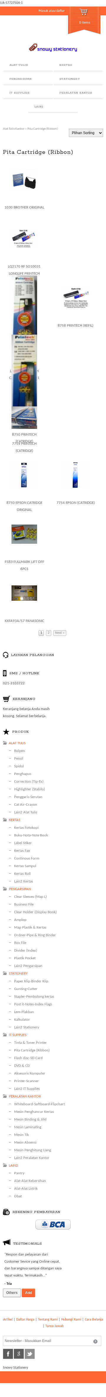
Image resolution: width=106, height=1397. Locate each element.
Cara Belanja (94, 1319)
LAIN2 (38, 106)
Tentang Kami (48, 1319)
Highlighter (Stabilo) (29, 789)
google (19, 1354)
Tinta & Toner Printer (30, 1043)
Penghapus (22, 774)
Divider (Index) (25, 950)
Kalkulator (22, 1020)
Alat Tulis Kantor (14, 129)
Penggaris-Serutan (28, 797)
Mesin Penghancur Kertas (34, 1112)
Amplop (20, 920)
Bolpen (19, 751)
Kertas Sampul (25, 866)
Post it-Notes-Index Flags (33, 1004)
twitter (30, 1354)
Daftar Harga (25, 1319)
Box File (20, 943)
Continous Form (26, 858)
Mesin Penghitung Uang (32, 1150)
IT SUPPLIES (19, 93)
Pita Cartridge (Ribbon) (42, 129)
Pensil (18, 759)
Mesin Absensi (25, 1142)
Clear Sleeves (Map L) (30, 897)
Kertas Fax (22, 851)
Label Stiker (23, 843)
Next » (59, 633)
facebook (8, 1354)
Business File (24, 904)
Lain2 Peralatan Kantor (31, 1158)
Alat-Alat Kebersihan (30, 1181)
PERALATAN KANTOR (75, 93)
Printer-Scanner (26, 1081)
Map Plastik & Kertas (30, 927)
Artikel (8, 1319)
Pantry (19, 1173)
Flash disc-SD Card (28, 1058)
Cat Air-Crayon (25, 805)
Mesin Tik (21, 1135)
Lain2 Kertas (23, 881)
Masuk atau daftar (52, 11)
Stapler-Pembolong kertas (34, 997)
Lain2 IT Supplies (27, 1089)
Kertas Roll (22, 874)
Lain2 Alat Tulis (25, 812)
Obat (18, 1196)
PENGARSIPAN (20, 79)
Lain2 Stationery (26, 1027)
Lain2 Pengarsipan (28, 966)
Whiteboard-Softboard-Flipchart (39, 1104)
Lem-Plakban (24, 1012)
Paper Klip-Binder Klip (31, 981)
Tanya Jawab (54, 1326)
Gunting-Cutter (25, 989)
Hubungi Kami (71, 1319)
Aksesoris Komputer (29, 1073)
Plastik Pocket (25, 958)
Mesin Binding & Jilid (30, 1119)
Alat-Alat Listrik (26, 1189)
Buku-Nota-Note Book (31, 835)
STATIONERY (69, 79)
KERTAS (65, 65)
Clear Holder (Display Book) (35, 912)
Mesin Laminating (27, 1127)
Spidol (19, 766)
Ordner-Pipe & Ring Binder (35, 935)
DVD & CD (22, 1066)
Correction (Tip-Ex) (29, 782)
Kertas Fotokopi (26, 828)
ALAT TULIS (18, 65)
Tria (9, 1284)
